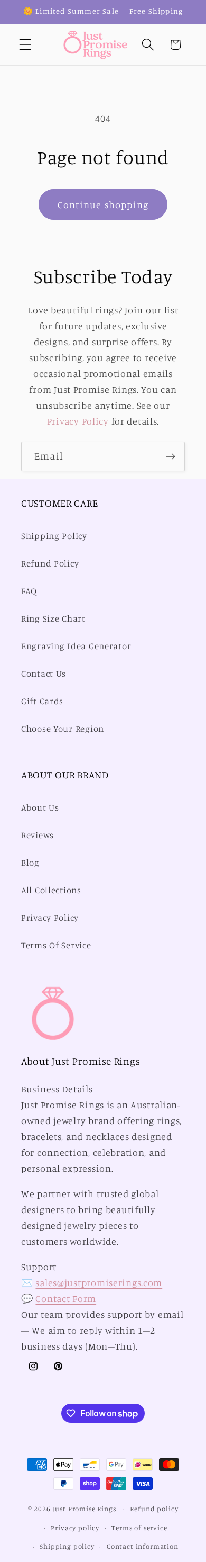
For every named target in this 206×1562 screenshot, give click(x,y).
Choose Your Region (62, 728)
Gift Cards (42, 701)
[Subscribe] (170, 456)
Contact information (143, 1546)
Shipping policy (67, 1546)
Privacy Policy (78, 421)
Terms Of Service (56, 945)
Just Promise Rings (84, 1508)
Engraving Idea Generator (76, 646)
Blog (30, 862)
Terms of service (139, 1527)
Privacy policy (75, 1527)
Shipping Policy (54, 536)
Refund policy (154, 1508)
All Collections (51, 890)
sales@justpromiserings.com (98, 1282)
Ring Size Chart (53, 618)
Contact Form (65, 1298)
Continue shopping (103, 204)
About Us (40, 807)
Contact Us (43, 673)
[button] (26, 45)
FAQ (29, 591)
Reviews (37, 835)
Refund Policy (50, 563)
